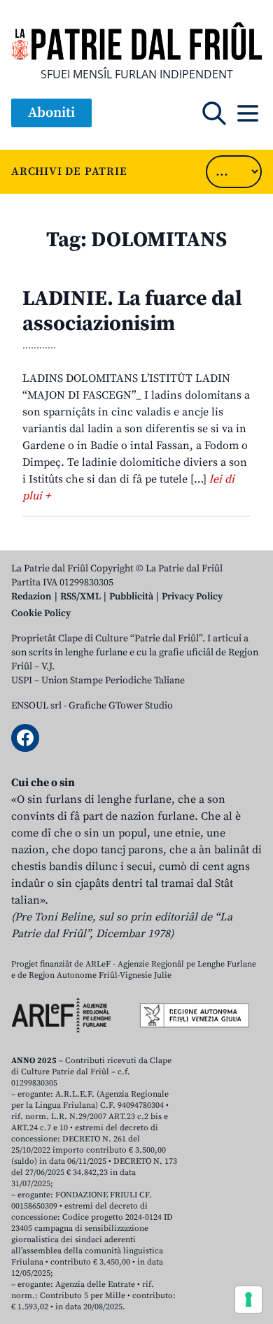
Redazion (31, 596)
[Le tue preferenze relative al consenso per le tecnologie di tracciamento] (248, 1299)
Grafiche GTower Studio (121, 705)
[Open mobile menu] (248, 113)
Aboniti (51, 113)
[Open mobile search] (214, 113)
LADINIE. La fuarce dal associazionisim (132, 311)
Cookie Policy (41, 613)
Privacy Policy (192, 596)
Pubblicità (131, 596)
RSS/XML (80, 596)
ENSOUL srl (36, 705)
